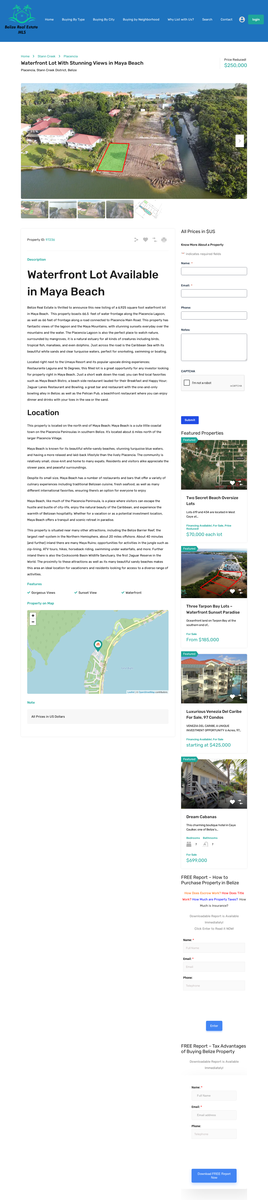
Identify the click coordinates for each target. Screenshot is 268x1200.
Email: (186, 285)
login (256, 19)
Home (49, 19)
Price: (183, 995)
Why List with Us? (181, 19)
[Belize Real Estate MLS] (21, 33)
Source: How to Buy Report (184, 1003)
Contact (226, 19)
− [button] (33, 621)
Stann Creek (46, 56)
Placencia (71, 56)
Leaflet (131, 692)
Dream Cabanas (201, 816)
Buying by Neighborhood (141, 19)
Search (207, 19)
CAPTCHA (188, 371)
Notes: (185, 329)
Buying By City (104, 19)
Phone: (186, 307)
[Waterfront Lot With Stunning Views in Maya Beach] (98, 646)
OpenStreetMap (147, 692)
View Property (214, 480)
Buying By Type (73, 19)
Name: (186, 263)
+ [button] (33, 615)
